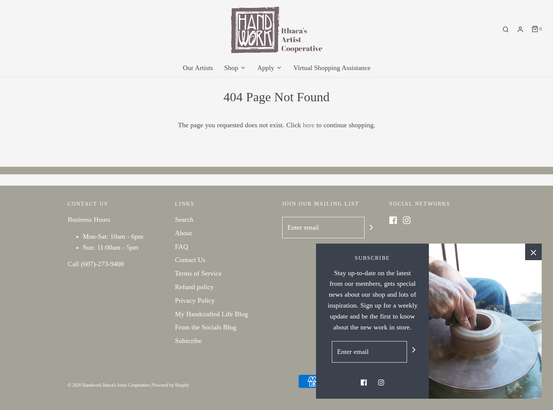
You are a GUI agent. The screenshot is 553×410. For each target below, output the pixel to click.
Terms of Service (198, 273)
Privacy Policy (195, 300)
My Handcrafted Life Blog (211, 314)
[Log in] (520, 29)
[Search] (505, 29)
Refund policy (194, 287)
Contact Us (190, 260)
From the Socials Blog (205, 327)
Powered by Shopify (170, 385)
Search (184, 219)
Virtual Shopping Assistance (332, 68)
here (308, 125)
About (183, 233)
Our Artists (198, 68)
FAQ (181, 246)
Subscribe (188, 340)
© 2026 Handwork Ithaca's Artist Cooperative (108, 385)
